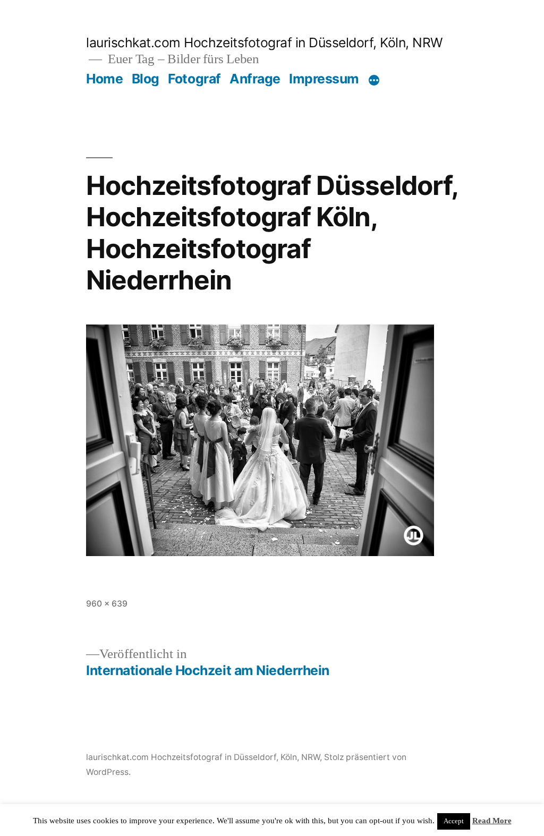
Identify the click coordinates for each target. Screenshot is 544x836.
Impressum (324, 79)
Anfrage (255, 79)
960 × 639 (107, 604)
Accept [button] (454, 821)
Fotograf (194, 79)
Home (104, 79)
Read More (492, 821)
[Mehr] (374, 80)
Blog (145, 79)
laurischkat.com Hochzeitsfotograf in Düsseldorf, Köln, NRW (264, 42)
